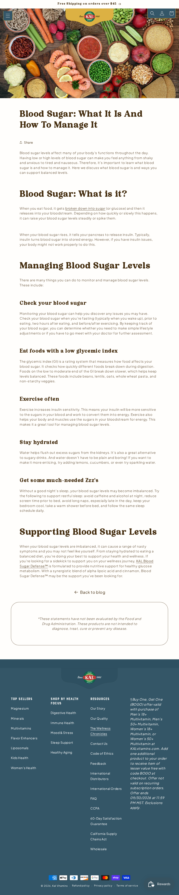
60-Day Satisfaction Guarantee (106, 821)
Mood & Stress (62, 733)
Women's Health (23, 768)
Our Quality (99, 718)
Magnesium (20, 708)
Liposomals (20, 748)
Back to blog (92, 592)
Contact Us (99, 743)
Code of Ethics (101, 753)
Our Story (97, 708)
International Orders (106, 789)
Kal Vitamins (60, 885)
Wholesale (98, 849)
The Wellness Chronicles (100, 731)
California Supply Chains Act (103, 836)
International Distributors (100, 776)
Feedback (98, 763)
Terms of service (127, 885)
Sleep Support (62, 742)
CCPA (94, 808)
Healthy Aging (61, 752)
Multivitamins (21, 728)
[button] (8, 16)
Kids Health (19, 758)
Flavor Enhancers (24, 738)
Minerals (17, 718)
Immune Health (62, 723)
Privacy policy (103, 885)
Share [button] (28, 142)
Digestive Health (63, 713)
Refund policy (81, 885)
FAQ (93, 798)
